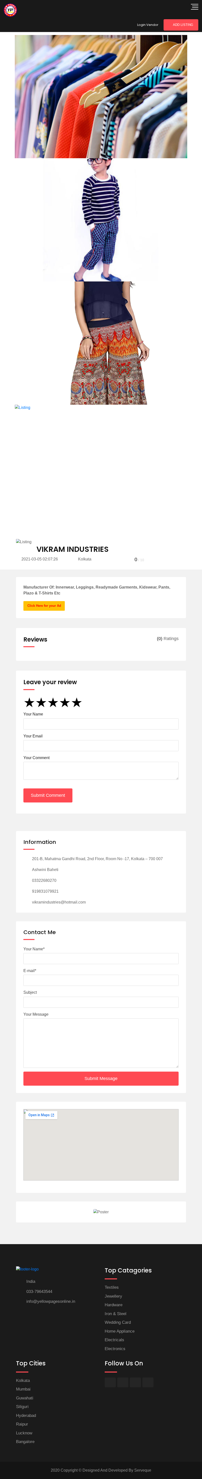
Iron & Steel (115, 1313)
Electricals (114, 1340)
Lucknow (24, 1433)
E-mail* (29, 971)
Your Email (33, 736)
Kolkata (23, 1380)
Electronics (115, 1348)
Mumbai (23, 1389)
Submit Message (101, 1078)
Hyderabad (26, 1415)
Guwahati (24, 1398)
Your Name (33, 714)
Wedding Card (118, 1322)
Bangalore (25, 1441)
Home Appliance (120, 1331)
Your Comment (36, 758)
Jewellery (113, 1296)
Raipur (22, 1424)
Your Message (36, 1014)
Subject (30, 992)
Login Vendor (147, 24)
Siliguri (22, 1406)
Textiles (112, 1287)
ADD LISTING (183, 25)
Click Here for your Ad (44, 606)
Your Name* (34, 949)
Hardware (113, 1305)
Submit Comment (48, 795)
